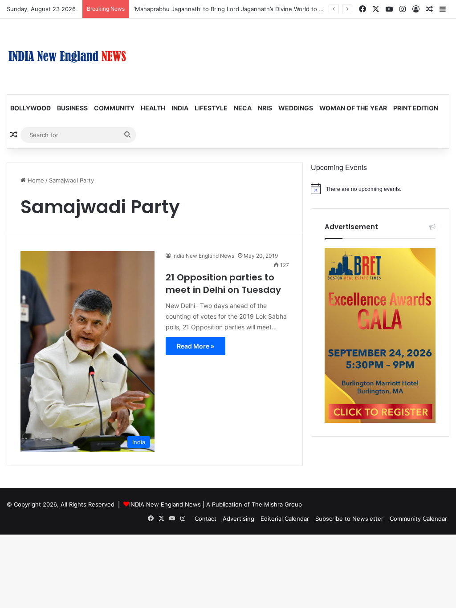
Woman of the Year (353, 108)
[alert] (380, 188)
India (179, 108)
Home (35, 180)
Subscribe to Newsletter (349, 518)
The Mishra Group (277, 504)
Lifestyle (211, 108)
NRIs (265, 108)
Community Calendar (418, 518)
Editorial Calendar (285, 518)
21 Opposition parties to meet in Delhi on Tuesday (223, 283)
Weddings (295, 108)
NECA (243, 108)
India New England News (203, 255)
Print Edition (415, 108)
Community (114, 108)
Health (153, 108)
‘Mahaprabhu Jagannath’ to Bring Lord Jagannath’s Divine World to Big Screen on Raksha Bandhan (269, 8)
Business (72, 108)
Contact (205, 518)
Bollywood (30, 108)
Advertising (238, 518)
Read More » (195, 346)
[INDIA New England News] (67, 56)
